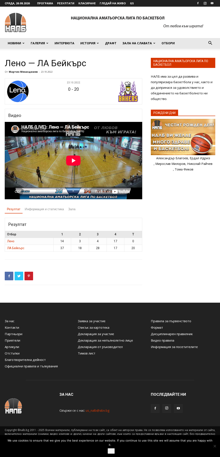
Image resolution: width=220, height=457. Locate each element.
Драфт (110, 43)
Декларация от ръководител (100, 347)
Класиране (87, 3)
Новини (14, 43)
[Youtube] (212, 3)
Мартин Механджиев (23, 71)
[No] (214, 446)
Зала (71, 209)
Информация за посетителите (174, 347)
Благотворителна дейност (25, 359)
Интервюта (64, 43)
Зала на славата (137, 43)
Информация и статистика (44, 209)
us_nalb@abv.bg (98, 410)
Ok (111, 451)
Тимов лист (86, 353)
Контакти (12, 327)
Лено (10, 241)
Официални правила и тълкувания (31, 366)
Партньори (13, 334)
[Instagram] (205, 3)
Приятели (12, 340)
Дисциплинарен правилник (172, 334)
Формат (157, 327)
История (87, 43)
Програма (45, 3)
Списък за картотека (93, 327)
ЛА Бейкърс (15, 248)
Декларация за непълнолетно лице (105, 340)
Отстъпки (12, 353)
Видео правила (162, 340)
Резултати (65, 3)
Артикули (12, 347)
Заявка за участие (91, 321)
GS (132, 3)
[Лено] (29, 91)
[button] (210, 43)
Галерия (38, 43)
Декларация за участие (96, 334)
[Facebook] (198, 3)
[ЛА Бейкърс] (117, 91)
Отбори (168, 43)
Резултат (13, 209)
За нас (9, 321)
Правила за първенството (171, 321)
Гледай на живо (113, 3)
